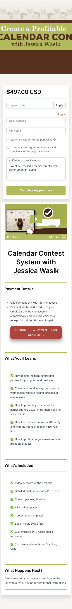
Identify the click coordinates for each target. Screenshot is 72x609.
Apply (59, 105)
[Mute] (50, 237)
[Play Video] (7, 237)
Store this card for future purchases (33, 139)
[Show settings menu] (57, 237)
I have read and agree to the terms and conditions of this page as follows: (33, 149)
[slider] (32, 237)
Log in (62, 114)
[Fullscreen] (64, 237)
